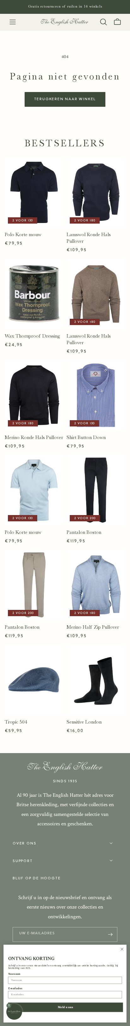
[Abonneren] (110, 934)
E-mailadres (15, 988)
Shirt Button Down (86, 437)
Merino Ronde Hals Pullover (34, 437)
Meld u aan (65, 1007)
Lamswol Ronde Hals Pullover (89, 238)
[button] (13, 22)
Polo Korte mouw (23, 234)
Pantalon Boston (84, 532)
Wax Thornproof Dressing (32, 336)
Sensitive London (84, 722)
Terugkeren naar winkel (65, 99)
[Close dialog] (122, 949)
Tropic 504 (16, 722)
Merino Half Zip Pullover (93, 627)
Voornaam (14, 974)
